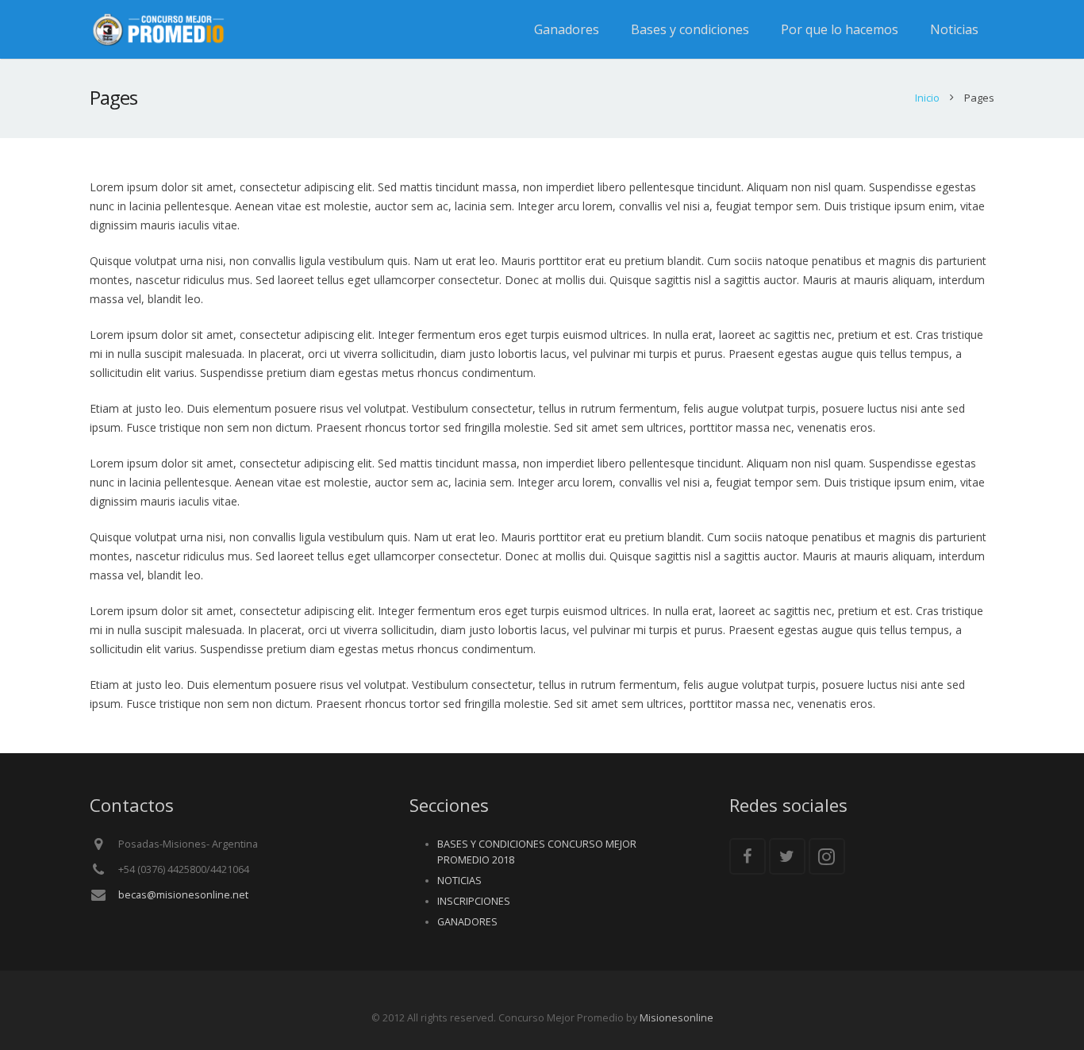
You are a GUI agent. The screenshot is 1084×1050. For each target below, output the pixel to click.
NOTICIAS (459, 880)
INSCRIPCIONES (473, 901)
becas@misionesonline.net (183, 895)
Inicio (927, 97)
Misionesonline (676, 1018)
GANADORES (467, 922)
